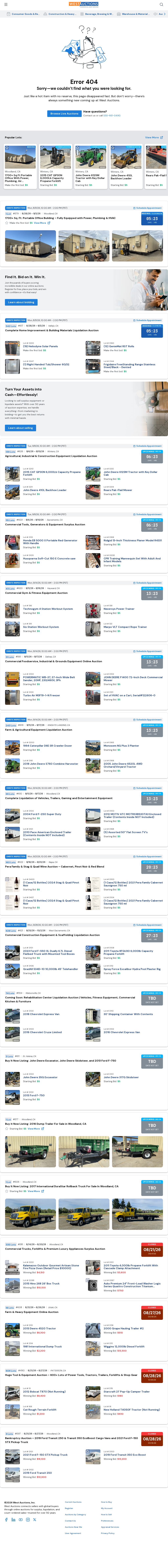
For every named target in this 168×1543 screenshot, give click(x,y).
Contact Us (70, 1520)
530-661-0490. (112, 115)
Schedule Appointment (149, 208)
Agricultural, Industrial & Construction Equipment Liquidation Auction (51, 456)
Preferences (107, 1520)
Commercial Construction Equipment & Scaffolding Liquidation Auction (52, 935)
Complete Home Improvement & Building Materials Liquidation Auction (52, 330)
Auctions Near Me (73, 1527)
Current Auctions (73, 1502)
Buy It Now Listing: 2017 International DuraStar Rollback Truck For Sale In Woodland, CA (61, 1186)
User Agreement (73, 1533)
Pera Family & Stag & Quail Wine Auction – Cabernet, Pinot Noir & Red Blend (54, 866)
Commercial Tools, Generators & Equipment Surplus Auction (45, 524)
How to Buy (106, 1502)
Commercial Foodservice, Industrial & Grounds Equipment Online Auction (53, 661)
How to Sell (106, 1514)
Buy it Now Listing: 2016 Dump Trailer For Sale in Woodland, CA (45, 1124)
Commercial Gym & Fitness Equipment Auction (36, 593)
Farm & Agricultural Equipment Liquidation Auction (38, 729)
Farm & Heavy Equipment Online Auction (31, 1312)
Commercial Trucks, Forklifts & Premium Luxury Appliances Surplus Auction (55, 1249)
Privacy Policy (108, 1533)
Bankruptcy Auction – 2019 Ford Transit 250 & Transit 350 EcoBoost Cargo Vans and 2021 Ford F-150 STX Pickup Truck (71, 1440)
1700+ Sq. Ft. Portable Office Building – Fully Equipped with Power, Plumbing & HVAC (60, 218)
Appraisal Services (110, 1527)
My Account (106, 1508)
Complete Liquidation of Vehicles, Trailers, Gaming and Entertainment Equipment (59, 798)
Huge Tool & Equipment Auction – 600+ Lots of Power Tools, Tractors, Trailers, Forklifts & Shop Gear (71, 1375)
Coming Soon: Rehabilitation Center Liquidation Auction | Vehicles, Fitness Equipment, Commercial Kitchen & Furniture (70, 999)
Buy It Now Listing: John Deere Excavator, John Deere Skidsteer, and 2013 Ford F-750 (60, 1060)
